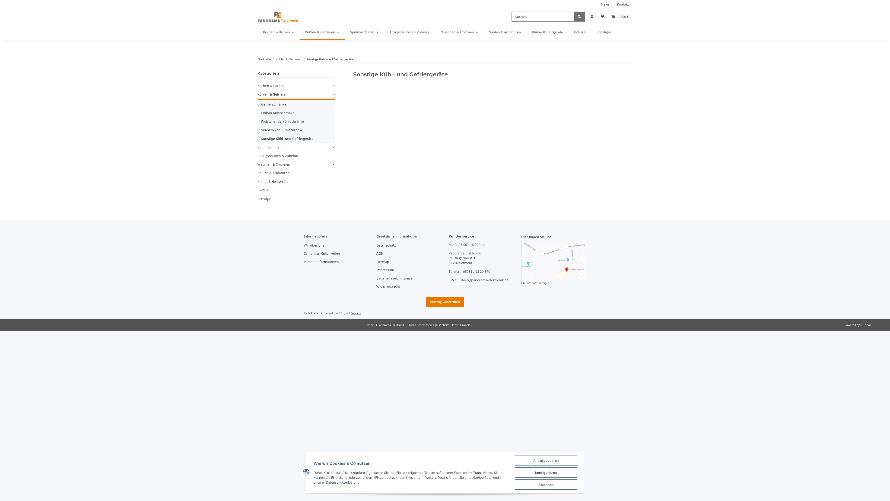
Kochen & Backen (270, 86)
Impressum (385, 270)
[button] (592, 17)
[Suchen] (579, 17)
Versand (356, 313)
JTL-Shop (865, 325)
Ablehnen (546, 485)
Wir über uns (314, 245)
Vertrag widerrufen (445, 302)
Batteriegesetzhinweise (394, 278)
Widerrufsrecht (388, 286)
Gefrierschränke (273, 104)
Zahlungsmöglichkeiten (322, 253)
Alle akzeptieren (546, 460)
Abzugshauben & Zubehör (277, 156)
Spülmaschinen (269, 147)
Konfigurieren (546, 473)
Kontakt (623, 4)
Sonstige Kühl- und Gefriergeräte (287, 138)
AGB (379, 253)
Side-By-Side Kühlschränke (282, 130)
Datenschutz (386, 245)
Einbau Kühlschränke (277, 113)
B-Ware (263, 190)
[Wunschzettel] (602, 17)
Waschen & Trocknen (273, 164)
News (605, 4)
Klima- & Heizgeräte (272, 181)
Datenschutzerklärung (342, 482)
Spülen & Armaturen (273, 173)
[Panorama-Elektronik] (277, 16)
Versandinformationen (321, 262)
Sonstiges (264, 198)
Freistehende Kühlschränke (282, 121)
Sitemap (382, 262)
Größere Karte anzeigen (535, 283)
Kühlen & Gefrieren (272, 94)
